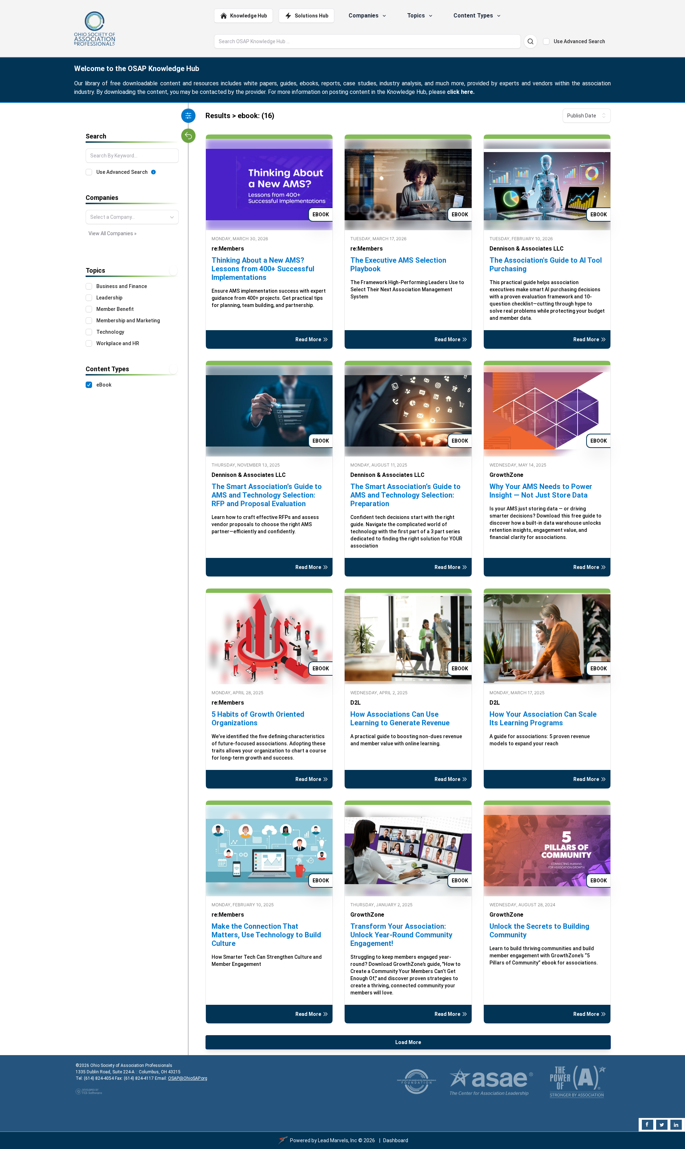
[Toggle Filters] (188, 116)
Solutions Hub (311, 16)
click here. (461, 92)
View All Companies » (112, 233)
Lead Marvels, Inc (337, 1140)
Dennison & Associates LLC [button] (526, 248)
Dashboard (395, 1140)
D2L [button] (355, 702)
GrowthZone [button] (506, 475)
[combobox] (132, 217)
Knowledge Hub (248, 16)
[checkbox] (546, 41)
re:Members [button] (228, 248)
